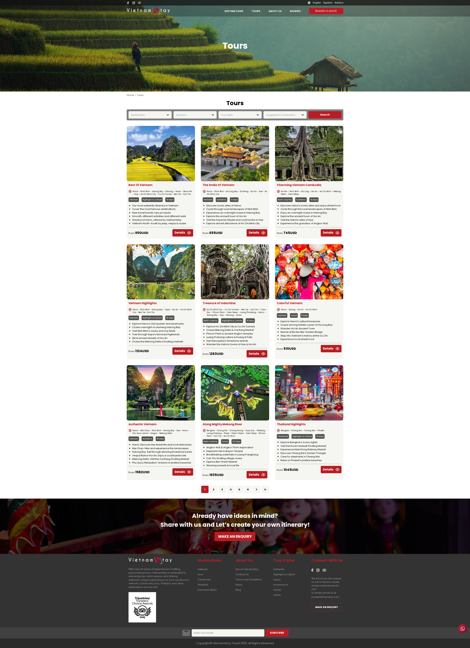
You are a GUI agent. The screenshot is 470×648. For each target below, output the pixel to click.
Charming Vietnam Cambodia (299, 185)
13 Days (169, 199)
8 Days (304, 315)
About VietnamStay (247, 569)
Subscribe (277, 633)
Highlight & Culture (152, 199)
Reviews (295, 11)
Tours (256, 11)
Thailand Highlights (291, 424)
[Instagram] (133, 2)
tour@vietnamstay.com (325, 597)
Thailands (283, 436)
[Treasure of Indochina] (235, 272)
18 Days (160, 438)
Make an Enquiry (326, 607)
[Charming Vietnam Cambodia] (309, 153)
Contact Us (242, 574)
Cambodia (204, 579)
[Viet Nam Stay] (150, 560)
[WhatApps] (462, 628)
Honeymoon (280, 584)
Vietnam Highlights (143, 303)
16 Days (250, 320)
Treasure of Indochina (219, 303)
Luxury (277, 579)
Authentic (221, 199)
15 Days (169, 317)
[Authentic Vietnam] (161, 392)
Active (294, 315)
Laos (200, 574)
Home (130, 95)
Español (327, 2)
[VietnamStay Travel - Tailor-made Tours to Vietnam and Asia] (148, 11)
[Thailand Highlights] (309, 392)
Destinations (234, 11)
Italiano (339, 2)
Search (325, 115)
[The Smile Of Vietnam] (235, 153)
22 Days (236, 441)
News (239, 584)
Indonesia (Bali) (207, 590)
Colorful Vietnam (289, 303)
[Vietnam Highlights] (161, 272)
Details (180, 233)
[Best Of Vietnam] (161, 153)
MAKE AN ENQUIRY (235, 536)
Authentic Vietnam (142, 424)
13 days (320, 436)
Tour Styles (284, 560)
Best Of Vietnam (140, 185)
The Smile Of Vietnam (218, 185)
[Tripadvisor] (142, 621)
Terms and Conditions (249, 579)
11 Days (234, 199)
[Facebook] (128, 2)
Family (277, 590)
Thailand (203, 584)
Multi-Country (285, 199)
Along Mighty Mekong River (222, 424)
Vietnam (133, 199)
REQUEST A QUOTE (326, 11)
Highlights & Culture (232, 320)
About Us (275, 11)
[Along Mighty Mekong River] (235, 392)
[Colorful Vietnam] (309, 272)
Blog (238, 590)
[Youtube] (139, 2)
